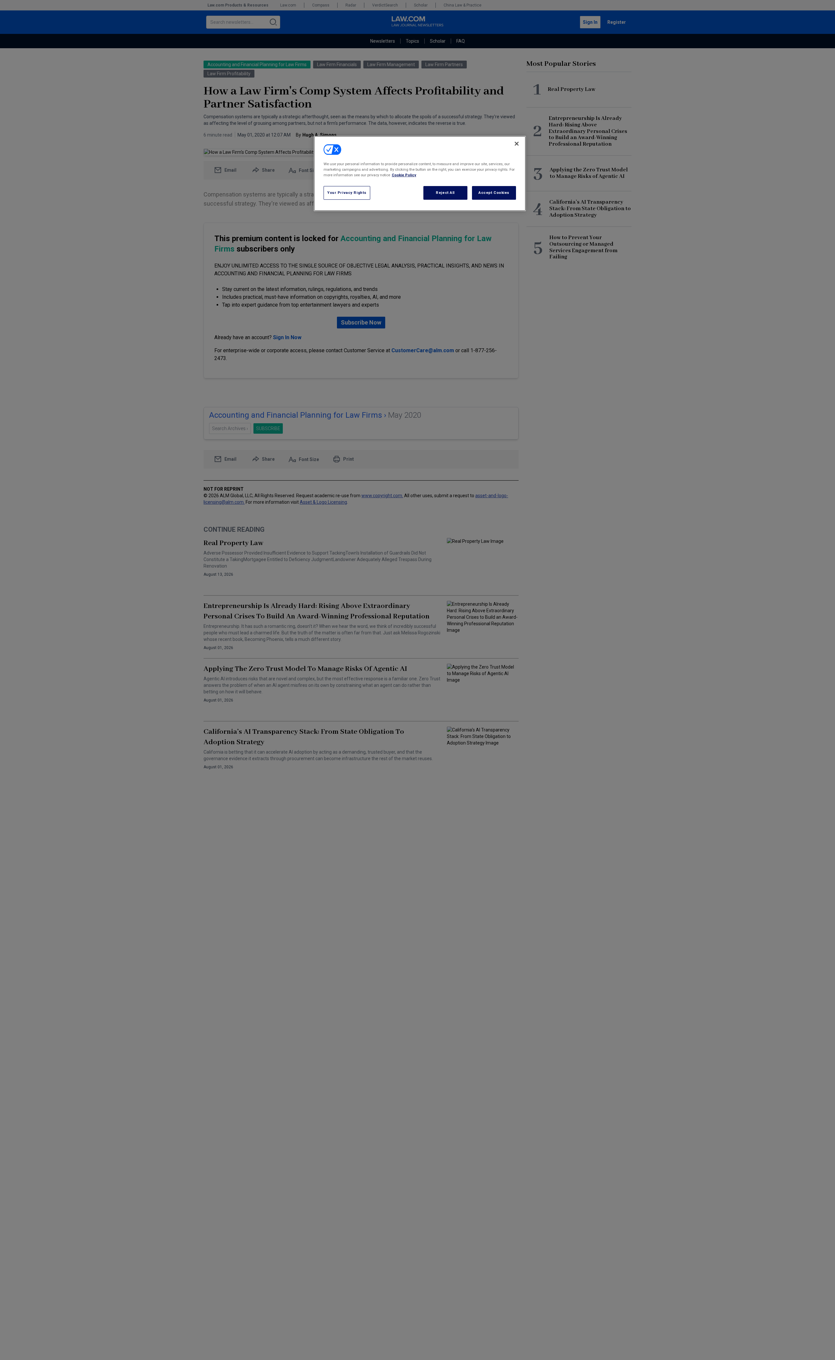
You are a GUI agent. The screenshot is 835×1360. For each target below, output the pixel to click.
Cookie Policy (404, 175)
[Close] (516, 144)
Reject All (445, 193)
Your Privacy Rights (347, 193)
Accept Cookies (493, 193)
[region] (420, 173)
